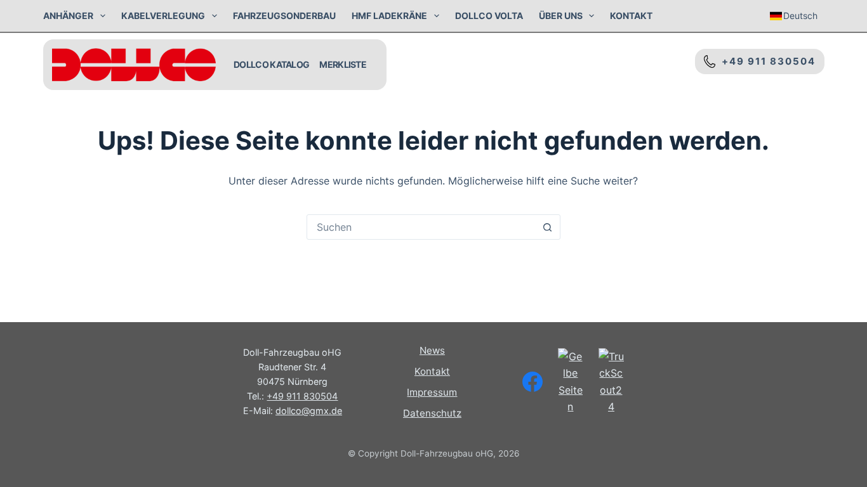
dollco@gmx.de (308, 410)
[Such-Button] (548, 227)
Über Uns (561, 15)
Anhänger (68, 15)
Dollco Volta (489, 15)
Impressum (432, 392)
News (432, 350)
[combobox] (421, 227)
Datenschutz (432, 413)
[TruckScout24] (611, 381)
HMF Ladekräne (389, 15)
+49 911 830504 (765, 61)
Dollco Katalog (271, 64)
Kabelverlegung (163, 15)
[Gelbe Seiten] (570, 381)
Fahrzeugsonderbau (284, 15)
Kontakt (631, 15)
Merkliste (342, 64)
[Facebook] (532, 382)
